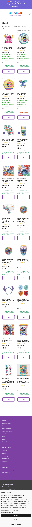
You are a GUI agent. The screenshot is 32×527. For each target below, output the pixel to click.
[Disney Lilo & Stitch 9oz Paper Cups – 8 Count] (23, 130)
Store (9, 26)
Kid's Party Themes (20, 26)
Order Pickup (6, 472)
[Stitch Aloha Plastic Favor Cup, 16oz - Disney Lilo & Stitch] (23, 330)
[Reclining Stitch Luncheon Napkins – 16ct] (23, 170)
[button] (16, 13)
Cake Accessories (7, 431)
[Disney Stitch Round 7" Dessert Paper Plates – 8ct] (8, 251)
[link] (16, 7)
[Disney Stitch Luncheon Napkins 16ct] (8, 330)
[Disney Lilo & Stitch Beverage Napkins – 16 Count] (8, 170)
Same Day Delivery (8, 470)
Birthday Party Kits (7, 428)
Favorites (4, 453)
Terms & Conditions (7, 484)
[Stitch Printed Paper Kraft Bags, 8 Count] (8, 130)
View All (4, 442)
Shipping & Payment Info (9, 489)
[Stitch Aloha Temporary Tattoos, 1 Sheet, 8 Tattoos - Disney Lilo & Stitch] (8, 370)
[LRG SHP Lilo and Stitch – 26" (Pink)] (8, 38)
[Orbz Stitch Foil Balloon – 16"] (23, 38)
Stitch (3, 28)
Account (4, 450)
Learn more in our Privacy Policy (10, 510)
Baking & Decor (6, 423)
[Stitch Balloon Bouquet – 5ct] (23, 84)
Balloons (4, 426)
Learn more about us (7, 512)
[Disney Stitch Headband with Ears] (8, 290)
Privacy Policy (6, 487)
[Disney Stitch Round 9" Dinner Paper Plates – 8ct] (23, 210)
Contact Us (5, 461)
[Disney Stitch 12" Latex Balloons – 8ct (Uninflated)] (23, 290)
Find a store (5, 458)
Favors (4, 439)
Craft (3, 436)
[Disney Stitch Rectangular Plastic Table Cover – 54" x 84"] (8, 210)
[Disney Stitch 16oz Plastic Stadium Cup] (23, 251)
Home (4, 26)
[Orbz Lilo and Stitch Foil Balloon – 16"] (8, 84)
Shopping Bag (6, 456)
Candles (4, 434)
